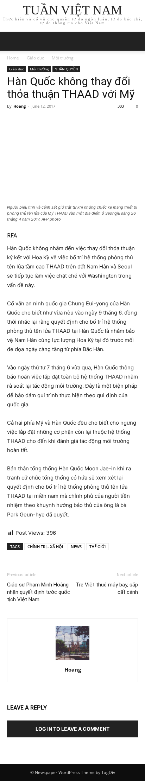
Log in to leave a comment (72, 729)
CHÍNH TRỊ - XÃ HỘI (45, 546)
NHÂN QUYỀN (66, 68)
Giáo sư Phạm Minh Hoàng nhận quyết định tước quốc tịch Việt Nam (38, 592)
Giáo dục (35, 58)
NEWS (76, 546)
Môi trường (63, 58)
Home (13, 58)
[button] (135, 41)
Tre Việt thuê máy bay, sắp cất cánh (107, 588)
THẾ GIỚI (97, 546)
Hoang (19, 106)
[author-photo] (72, 660)
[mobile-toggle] (12, 41)
